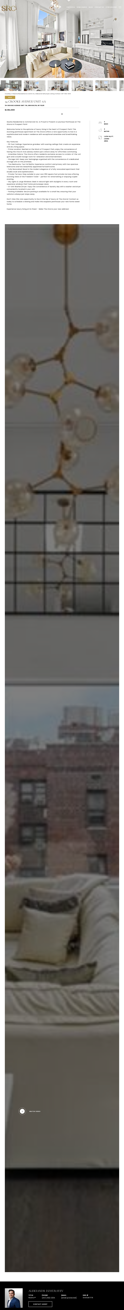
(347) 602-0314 (48, 1298)
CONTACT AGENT (40, 1304)
